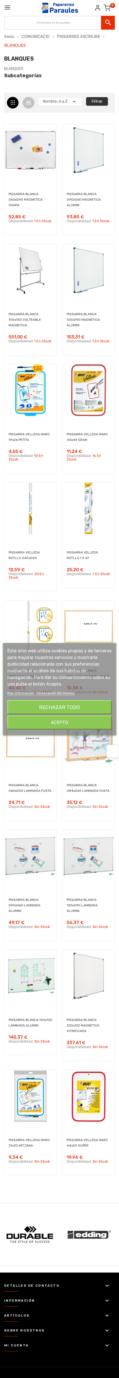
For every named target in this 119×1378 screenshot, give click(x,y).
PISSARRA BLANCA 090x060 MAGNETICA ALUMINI (84, 199)
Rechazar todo (59, 707)
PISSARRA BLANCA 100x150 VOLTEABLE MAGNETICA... (25, 319)
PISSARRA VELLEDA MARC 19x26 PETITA (29, 437)
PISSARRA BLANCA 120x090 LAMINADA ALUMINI (82, 905)
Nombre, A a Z (60, 101)
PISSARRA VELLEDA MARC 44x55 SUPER (87, 1142)
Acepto (59, 722)
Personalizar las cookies (56, 693)
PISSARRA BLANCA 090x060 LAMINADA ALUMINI (24, 905)
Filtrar (97, 101)
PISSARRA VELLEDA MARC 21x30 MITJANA (29, 1142)
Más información (21, 693)
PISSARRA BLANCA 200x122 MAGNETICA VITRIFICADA (83, 1025)
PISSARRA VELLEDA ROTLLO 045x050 (24, 555)
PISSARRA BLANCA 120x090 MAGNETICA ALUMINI (83, 319)
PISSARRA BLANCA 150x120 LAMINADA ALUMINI (30, 1022)
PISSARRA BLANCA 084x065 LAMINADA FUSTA (88, 788)
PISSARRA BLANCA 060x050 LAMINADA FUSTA (30, 788)
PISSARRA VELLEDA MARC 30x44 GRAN (87, 437)
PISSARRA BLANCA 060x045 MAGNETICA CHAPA (26, 199)
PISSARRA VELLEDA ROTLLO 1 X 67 (82, 555)
